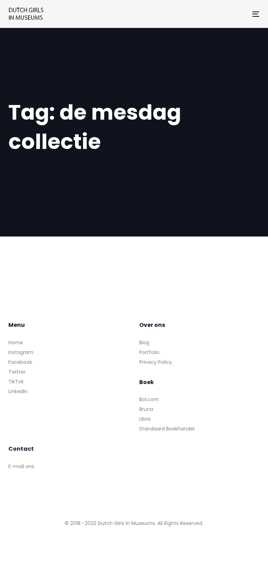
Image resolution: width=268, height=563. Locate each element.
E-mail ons (21, 466)
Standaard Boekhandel (166, 428)
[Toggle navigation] (217, 14)
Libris (145, 418)
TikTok (16, 381)
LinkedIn (18, 391)
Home (15, 342)
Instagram (21, 352)
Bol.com (149, 399)
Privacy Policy (155, 362)
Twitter (16, 371)
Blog (144, 342)
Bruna (146, 409)
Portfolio (149, 352)
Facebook (20, 362)
